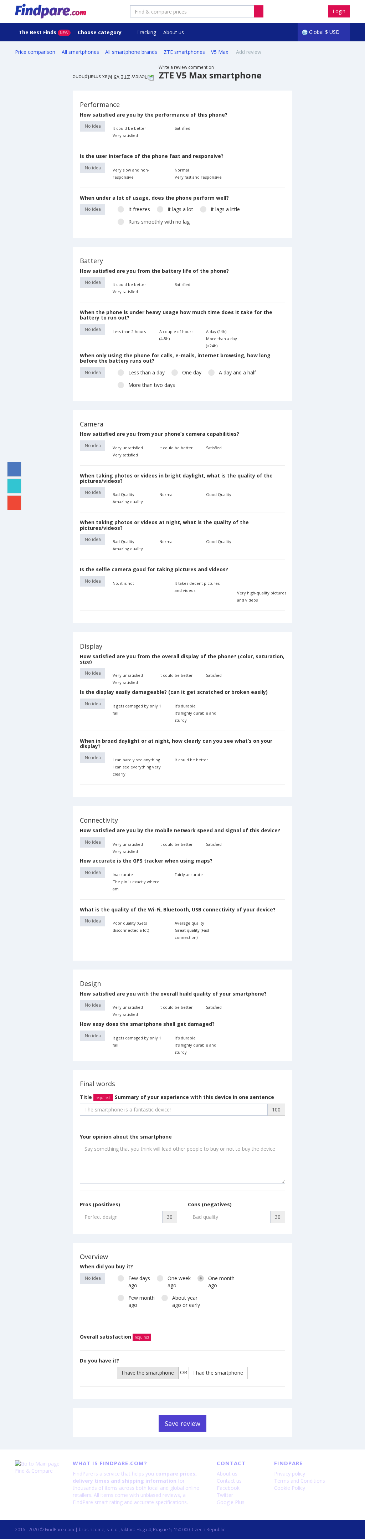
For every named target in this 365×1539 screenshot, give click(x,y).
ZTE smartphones (184, 51)
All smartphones (80, 51)
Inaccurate (123, 874)
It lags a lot (180, 209)
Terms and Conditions (299, 1480)
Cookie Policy (289, 1487)
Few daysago (139, 1282)
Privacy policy (289, 1473)
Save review (182, 1423)
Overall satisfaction (114, 1336)
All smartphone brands (131, 51)
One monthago (221, 1282)
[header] (258, 11)
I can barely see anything (136, 759)
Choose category (100, 32)
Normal (182, 170)
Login (339, 11)
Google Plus (231, 1502)
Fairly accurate (189, 874)
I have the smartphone (148, 1372)
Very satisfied (125, 135)
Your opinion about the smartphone (126, 1136)
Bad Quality (123, 494)
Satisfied (182, 128)
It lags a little (225, 209)
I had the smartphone (218, 1372)
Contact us (229, 1480)
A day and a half (237, 372)
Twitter (225, 1495)
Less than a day (146, 372)
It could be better (129, 128)
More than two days (151, 385)
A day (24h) (216, 331)
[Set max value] (280, 128)
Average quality (189, 923)
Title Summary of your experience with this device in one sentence (177, 1097)
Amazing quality (128, 501)
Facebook (228, 1487)
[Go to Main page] (38, 1463)
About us (173, 32)
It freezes (139, 209)
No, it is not (123, 583)
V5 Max (220, 51)
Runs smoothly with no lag (159, 221)
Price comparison (35, 51)
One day (191, 372)
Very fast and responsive (198, 177)
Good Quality (218, 494)
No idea (92, 126)
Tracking (146, 32)
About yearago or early (186, 1301)
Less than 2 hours (129, 331)
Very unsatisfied (128, 447)
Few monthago (141, 1301)
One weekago (179, 1282)
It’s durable (185, 706)
